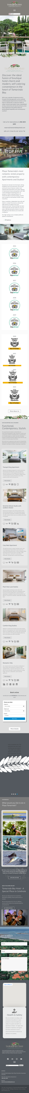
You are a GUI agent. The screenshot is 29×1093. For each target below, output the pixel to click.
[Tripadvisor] (12, 1059)
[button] (11, 794)
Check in (6, 704)
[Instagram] (16, 1059)
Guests (5, 713)
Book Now (14, 718)
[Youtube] (21, 1059)
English (12, 13)
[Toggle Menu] (14, 10)
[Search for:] (12, 1065)
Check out (6, 708)
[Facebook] (8, 1059)
